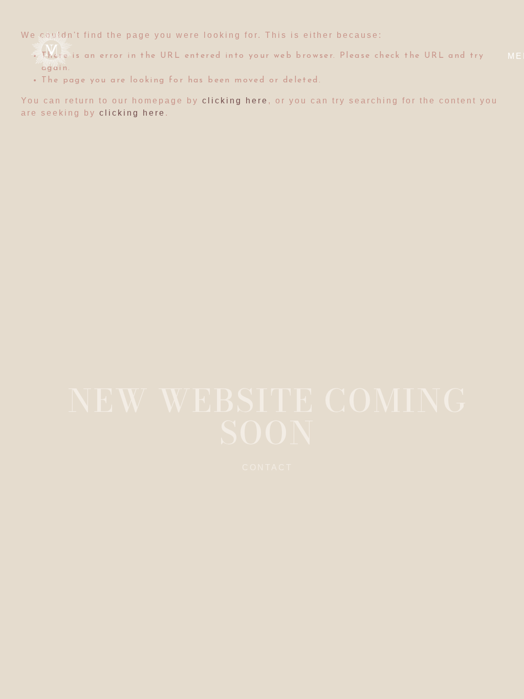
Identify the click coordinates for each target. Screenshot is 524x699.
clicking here (132, 112)
